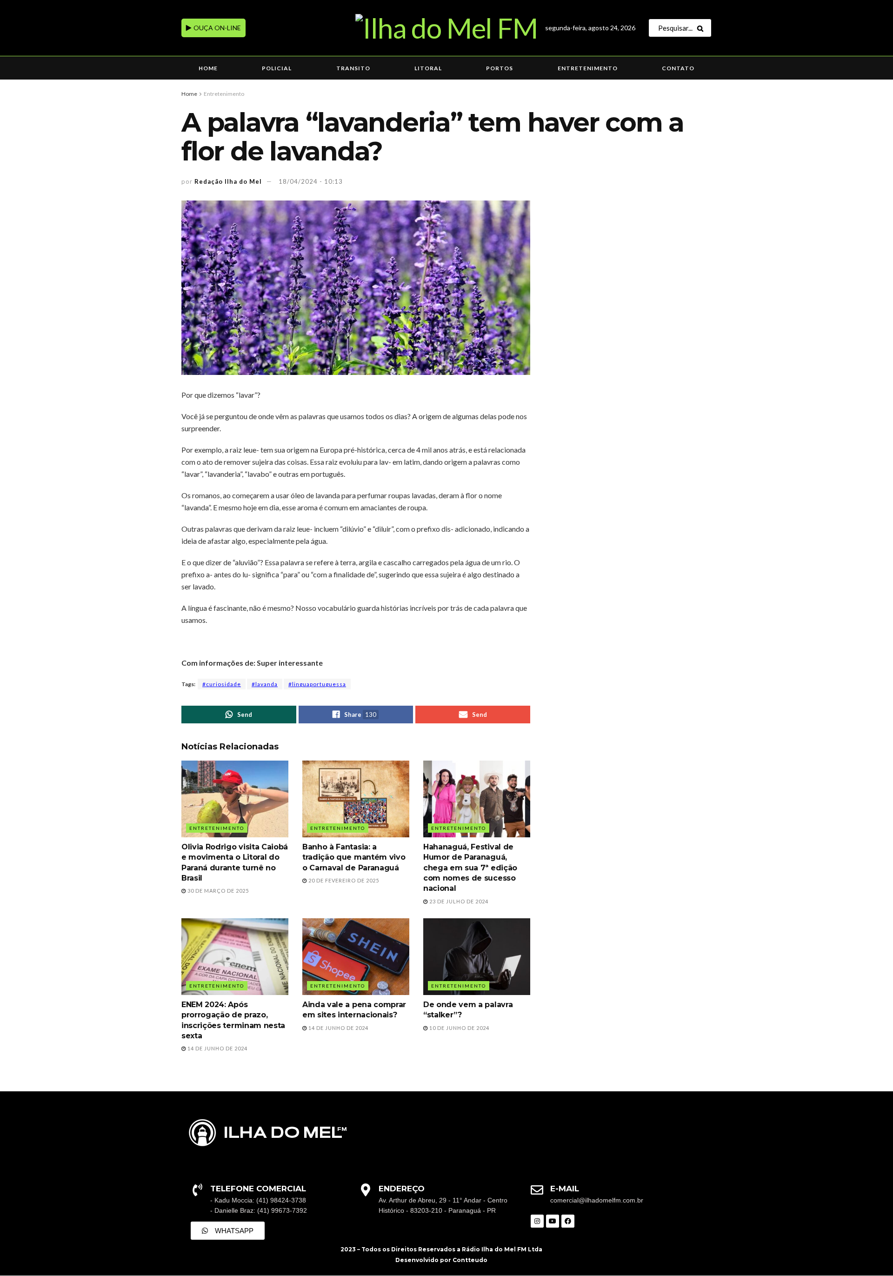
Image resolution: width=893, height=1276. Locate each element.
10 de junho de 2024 (458, 1028)
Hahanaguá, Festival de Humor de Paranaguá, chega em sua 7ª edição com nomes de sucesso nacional (470, 867)
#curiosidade (221, 684)
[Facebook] (567, 1221)
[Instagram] (537, 1221)
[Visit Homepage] (446, 28)
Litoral (428, 68)
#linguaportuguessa (317, 684)
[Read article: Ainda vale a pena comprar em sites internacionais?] (355, 956)
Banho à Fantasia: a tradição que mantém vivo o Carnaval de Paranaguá (353, 857)
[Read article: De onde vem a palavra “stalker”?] (476, 956)
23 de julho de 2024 (458, 901)
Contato (678, 68)
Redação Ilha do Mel (228, 181)
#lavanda (265, 684)
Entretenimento (588, 68)
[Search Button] (702, 28)
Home (208, 68)
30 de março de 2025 (217, 891)
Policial (277, 68)
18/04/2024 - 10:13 (311, 181)
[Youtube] (552, 1221)
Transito (353, 68)
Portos (499, 68)
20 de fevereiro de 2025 (343, 880)
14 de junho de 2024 (216, 1048)
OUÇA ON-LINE (216, 28)
